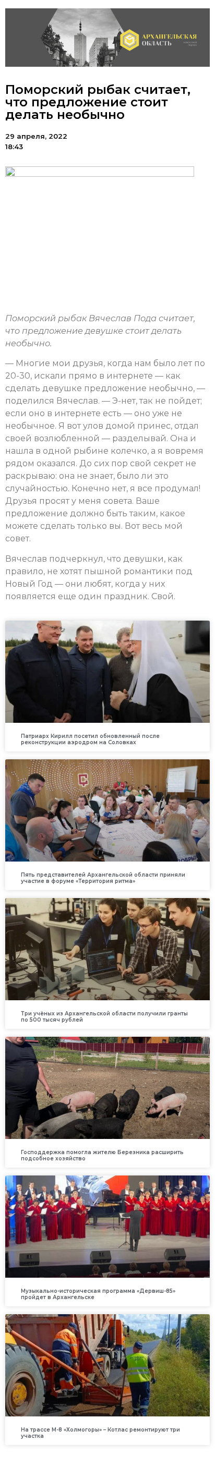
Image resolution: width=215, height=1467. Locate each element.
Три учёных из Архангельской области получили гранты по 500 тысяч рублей (104, 1016)
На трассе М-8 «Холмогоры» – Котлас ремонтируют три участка (100, 1432)
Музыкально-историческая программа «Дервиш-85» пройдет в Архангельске (98, 1294)
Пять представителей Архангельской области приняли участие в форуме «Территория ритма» (103, 877)
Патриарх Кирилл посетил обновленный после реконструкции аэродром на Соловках (90, 739)
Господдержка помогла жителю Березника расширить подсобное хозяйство (102, 1155)
